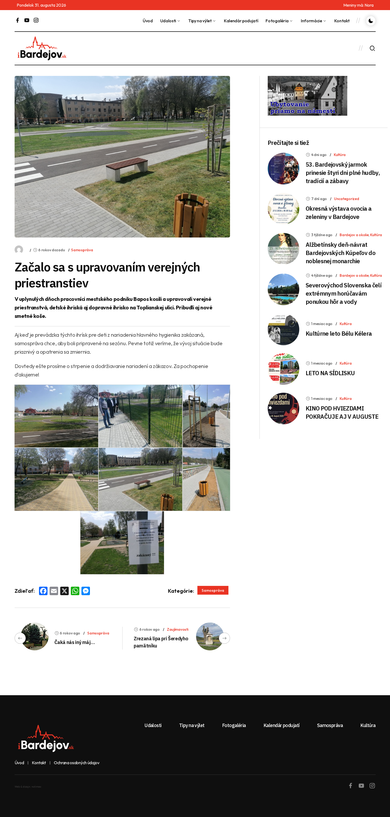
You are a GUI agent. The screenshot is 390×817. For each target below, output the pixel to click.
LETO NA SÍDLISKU (330, 373)
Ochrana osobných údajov (76, 762)
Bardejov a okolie (354, 234)
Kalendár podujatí (241, 20)
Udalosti (168, 20)
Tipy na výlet (200, 20)
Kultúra (340, 154)
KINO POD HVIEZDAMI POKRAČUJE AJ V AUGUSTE (342, 412)
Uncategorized (346, 198)
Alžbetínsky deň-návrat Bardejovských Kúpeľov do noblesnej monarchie (340, 253)
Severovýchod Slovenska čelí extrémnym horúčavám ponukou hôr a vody (344, 293)
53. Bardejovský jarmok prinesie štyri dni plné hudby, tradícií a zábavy (343, 173)
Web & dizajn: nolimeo (28, 786)
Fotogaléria (277, 20)
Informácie (311, 20)
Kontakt (342, 20)
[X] (64, 591)
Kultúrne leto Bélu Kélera (339, 333)
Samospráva (82, 250)
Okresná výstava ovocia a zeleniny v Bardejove (338, 213)
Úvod (148, 20)
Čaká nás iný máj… (74, 642)
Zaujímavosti (177, 629)
